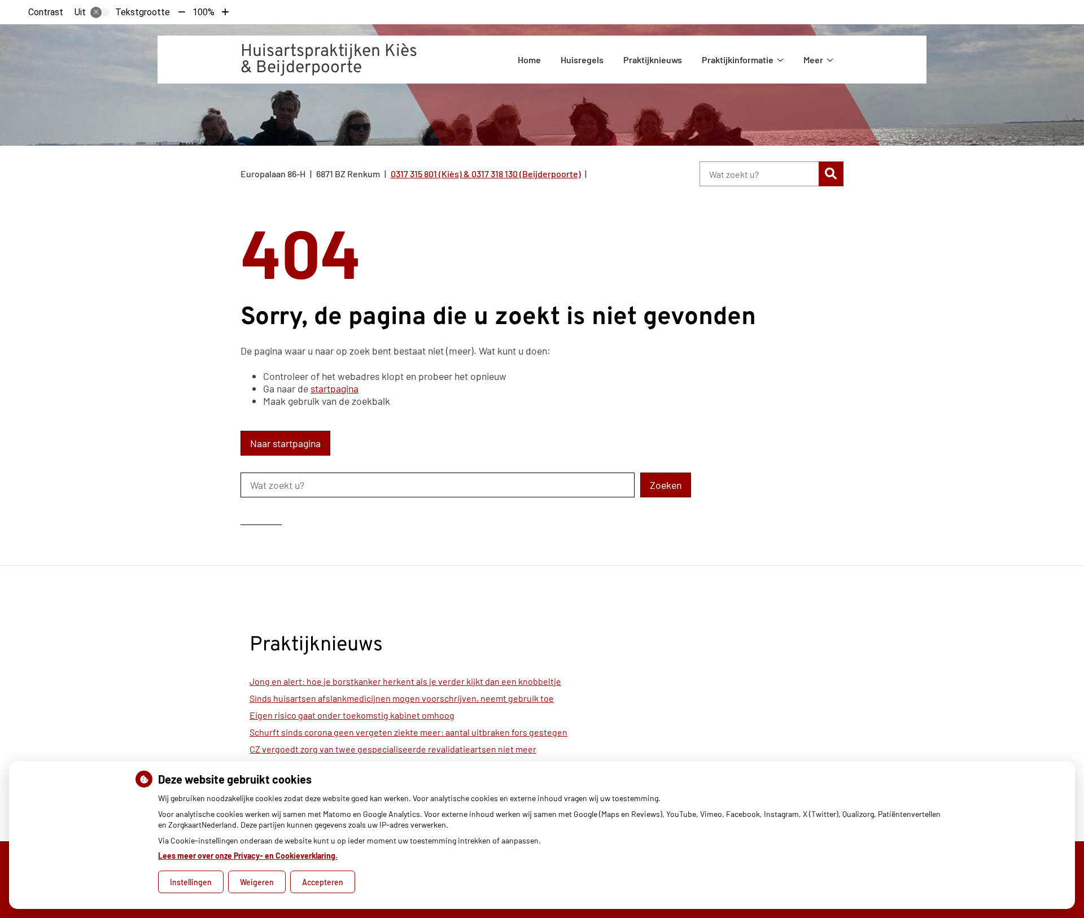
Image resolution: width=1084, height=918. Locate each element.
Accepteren (322, 882)
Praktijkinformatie (737, 59)
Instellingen (191, 882)
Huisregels (582, 59)
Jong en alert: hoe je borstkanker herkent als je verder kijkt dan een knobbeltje (405, 681)
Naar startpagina (285, 443)
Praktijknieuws (652, 59)
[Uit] (100, 12)
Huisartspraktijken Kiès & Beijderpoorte (329, 59)
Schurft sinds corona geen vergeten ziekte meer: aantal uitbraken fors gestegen (408, 732)
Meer (813, 59)
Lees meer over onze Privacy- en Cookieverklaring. (248, 855)
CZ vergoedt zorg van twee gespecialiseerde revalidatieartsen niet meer (393, 749)
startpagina (335, 388)
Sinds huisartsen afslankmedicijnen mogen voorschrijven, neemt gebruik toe (402, 698)
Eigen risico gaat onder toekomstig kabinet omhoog (352, 715)
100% (204, 12)
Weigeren (257, 882)
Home (529, 59)
